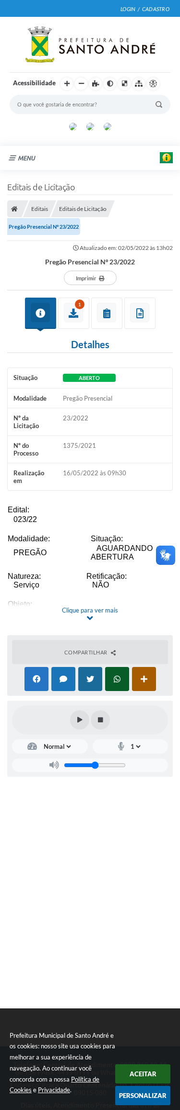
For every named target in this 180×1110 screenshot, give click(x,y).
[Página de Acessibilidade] (153, 84)
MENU (26, 158)
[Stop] (100, 720)
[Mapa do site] (138, 84)
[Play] (79, 720)
